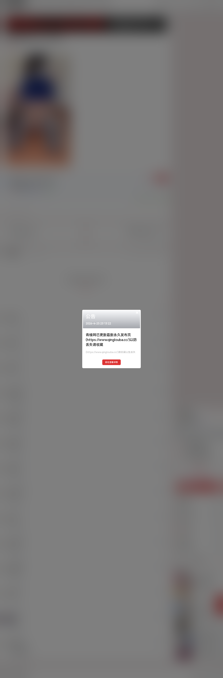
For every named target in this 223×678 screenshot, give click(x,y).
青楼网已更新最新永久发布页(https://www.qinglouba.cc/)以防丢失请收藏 (111, 340)
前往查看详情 (111, 362)
